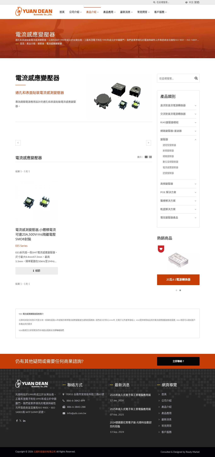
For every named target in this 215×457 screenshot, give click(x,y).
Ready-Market (193, 452)
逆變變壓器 (168, 173)
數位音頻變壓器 (170, 162)
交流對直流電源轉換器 (173, 114)
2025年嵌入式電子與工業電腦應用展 (130, 409)
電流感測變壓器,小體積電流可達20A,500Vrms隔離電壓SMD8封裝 (35, 234)
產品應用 (108, 12)
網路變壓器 (168, 156)
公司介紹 (74, 12)
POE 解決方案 (168, 192)
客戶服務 (159, 12)
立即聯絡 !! (178, 361)
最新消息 (125, 12)
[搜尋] (154, 2)
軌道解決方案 (167, 209)
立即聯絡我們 (58, 330)
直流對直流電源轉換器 (173, 105)
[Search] (196, 78)
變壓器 (41, 44)
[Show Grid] (146, 157)
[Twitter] (20, 421)
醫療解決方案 (167, 201)
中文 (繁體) (194, 2)
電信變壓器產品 (169, 217)
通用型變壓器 (169, 145)
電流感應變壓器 (54, 44)
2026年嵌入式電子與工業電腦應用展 (130, 395)
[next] (148, 143)
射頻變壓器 (168, 151)
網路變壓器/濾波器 (171, 131)
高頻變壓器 (166, 184)
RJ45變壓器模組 (169, 122)
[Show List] (150, 157)
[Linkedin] (24, 421)
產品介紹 (91, 12)
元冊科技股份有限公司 (45, 452)
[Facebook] (17, 421)
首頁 (62, 12)
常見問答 (142, 12)
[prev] (17, 143)
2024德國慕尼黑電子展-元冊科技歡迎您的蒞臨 (131, 424)
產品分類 (31, 44)
